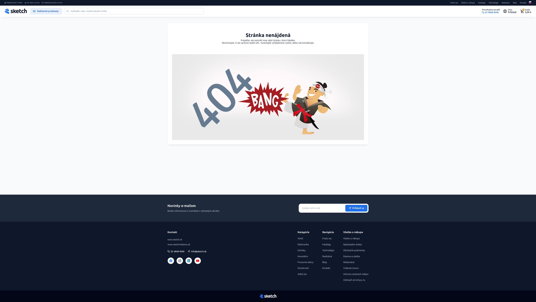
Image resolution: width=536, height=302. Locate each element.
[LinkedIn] (188, 260)
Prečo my (454, 3)
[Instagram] (179, 260)
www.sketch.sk (175, 239)
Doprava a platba (351, 256)
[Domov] (15, 11)
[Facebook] (171, 260)
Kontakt (523, 3)
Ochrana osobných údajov (355, 274)
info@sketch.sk (198, 251)
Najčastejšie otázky (352, 244)
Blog (515, 3)
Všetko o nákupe (468, 3)
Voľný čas (302, 274)
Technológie (493, 3)
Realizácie (506, 3)
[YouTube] (197, 260)
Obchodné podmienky (354, 250)
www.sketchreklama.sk (179, 244)
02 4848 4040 (177, 251)
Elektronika (303, 244)
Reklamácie (349, 262)
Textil (300, 238)
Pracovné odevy (305, 262)
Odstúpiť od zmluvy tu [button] (354, 280)
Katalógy (481, 3)
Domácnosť (303, 268)
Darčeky (302, 250)
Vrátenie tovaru (351, 268)
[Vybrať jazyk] (530, 2)
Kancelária (303, 256)
